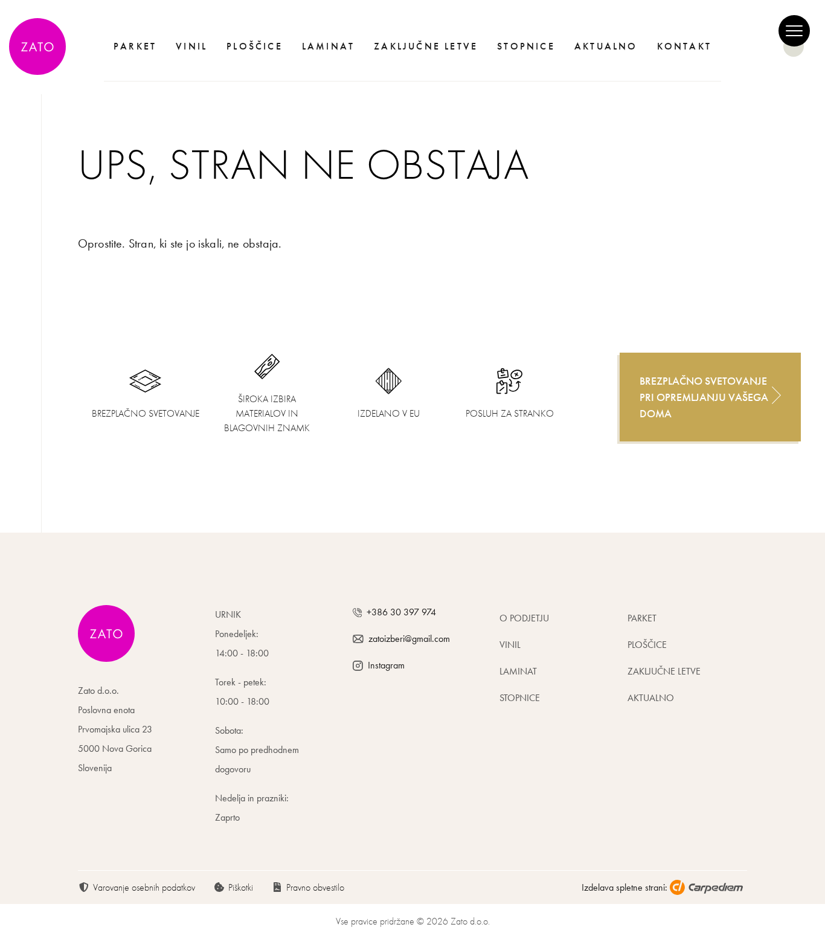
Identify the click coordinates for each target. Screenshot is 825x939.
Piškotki (240, 887)
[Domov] (42, 46)
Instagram (386, 665)
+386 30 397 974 (401, 612)
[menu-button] (794, 30)
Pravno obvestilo (315, 887)
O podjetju (524, 618)
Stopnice (526, 46)
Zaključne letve (426, 46)
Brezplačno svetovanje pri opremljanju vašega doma (704, 397)
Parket (135, 46)
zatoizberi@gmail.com (409, 638)
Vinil (191, 46)
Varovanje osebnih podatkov (144, 887)
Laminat (328, 46)
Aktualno (606, 46)
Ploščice (254, 46)
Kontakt (684, 46)
